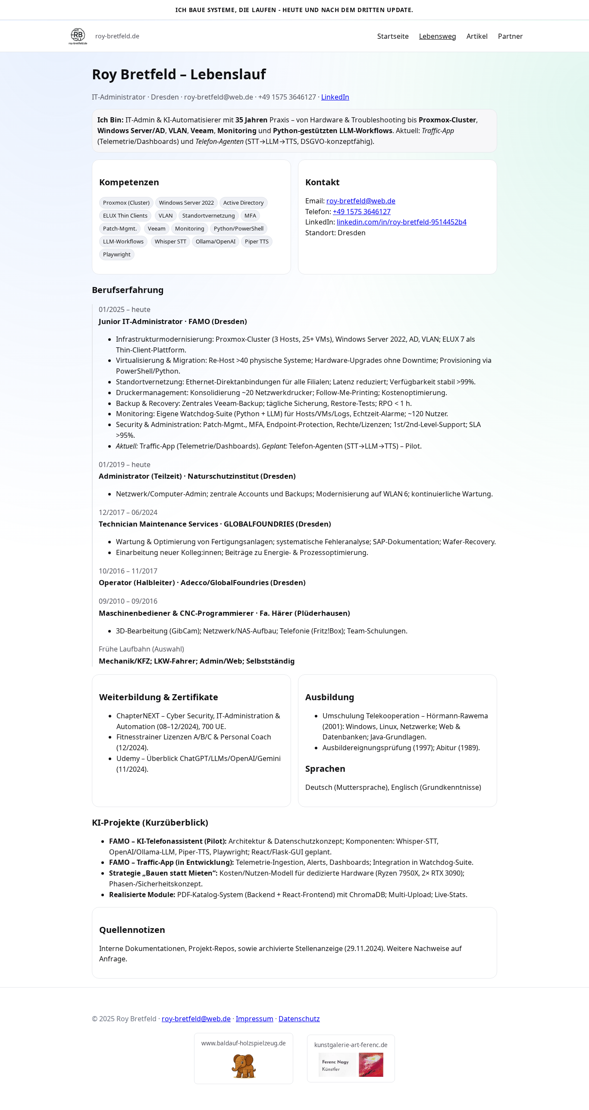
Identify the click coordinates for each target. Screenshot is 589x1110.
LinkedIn (335, 97)
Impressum (254, 1018)
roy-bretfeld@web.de (360, 201)
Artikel (477, 36)
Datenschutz (299, 1018)
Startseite (393, 36)
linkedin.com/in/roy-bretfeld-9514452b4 (402, 222)
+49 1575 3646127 (362, 211)
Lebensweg (437, 36)
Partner (510, 36)
